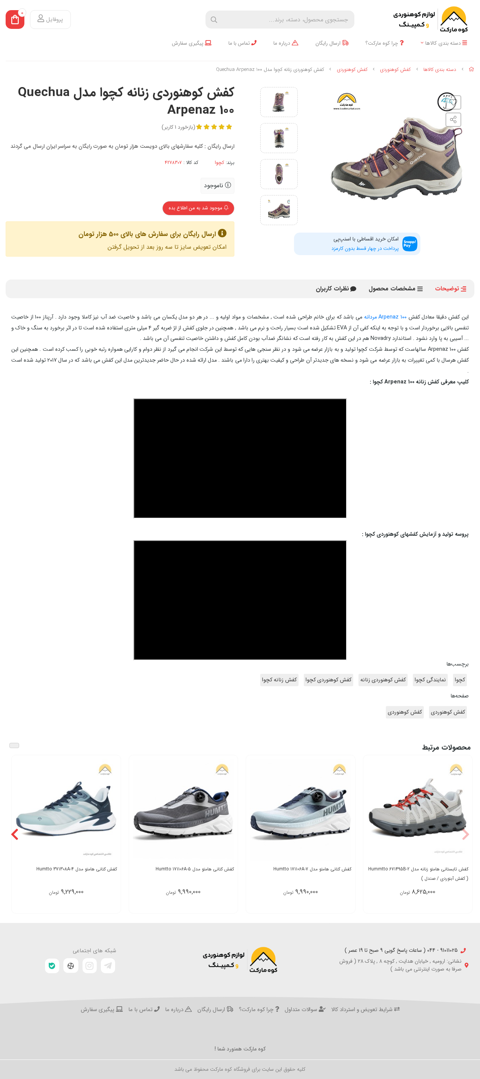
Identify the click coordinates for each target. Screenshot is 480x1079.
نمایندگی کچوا (430, 680)
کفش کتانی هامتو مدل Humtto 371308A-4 (76, 869)
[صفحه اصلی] (471, 70)
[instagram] (89, 965)
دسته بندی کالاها (443, 43)
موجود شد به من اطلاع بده (196, 208)
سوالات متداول (302, 1010)
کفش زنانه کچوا (279, 680)
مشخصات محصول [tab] (392, 288)
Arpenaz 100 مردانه (385, 317)
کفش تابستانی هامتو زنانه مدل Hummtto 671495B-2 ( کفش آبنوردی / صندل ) (418, 874)
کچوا (219, 163)
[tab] (332, 288)
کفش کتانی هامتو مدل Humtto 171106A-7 (312, 869)
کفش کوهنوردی (395, 70)
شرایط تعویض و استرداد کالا (362, 1010)
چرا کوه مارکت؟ (383, 43)
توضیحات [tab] (447, 288)
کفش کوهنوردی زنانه (383, 680)
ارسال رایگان (328, 43)
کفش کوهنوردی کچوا (328, 680)
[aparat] (70, 965)
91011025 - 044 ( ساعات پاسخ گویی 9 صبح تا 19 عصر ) (401, 950)
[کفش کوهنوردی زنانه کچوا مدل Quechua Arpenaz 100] (240, 960)
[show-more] (462, 810)
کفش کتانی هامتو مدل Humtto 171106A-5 (195, 869)
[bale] (52, 966)
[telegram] (108, 965)
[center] (214, 20)
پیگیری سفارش (188, 43)
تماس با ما (239, 43)
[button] (465, 834)
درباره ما (282, 43)
